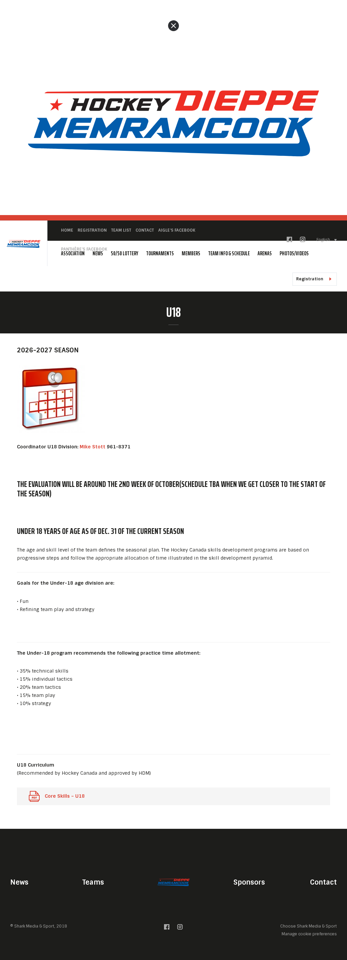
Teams (93, 882)
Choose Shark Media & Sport (308, 926)
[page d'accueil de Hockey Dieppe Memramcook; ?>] (173, 882)
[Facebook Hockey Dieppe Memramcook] (289, 241)
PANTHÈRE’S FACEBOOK (84, 249)
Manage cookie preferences (309, 933)
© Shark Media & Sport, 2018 (38, 926)
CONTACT (145, 230)
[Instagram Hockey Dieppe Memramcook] (302, 241)
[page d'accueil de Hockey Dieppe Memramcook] (23, 243)
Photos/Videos (294, 253)
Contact (323, 882)
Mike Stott (92, 447)
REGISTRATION (92, 230)
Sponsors (249, 882)
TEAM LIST (121, 230)
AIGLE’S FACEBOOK (176, 230)
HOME (67, 230)
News (19, 882)
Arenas (265, 253)
